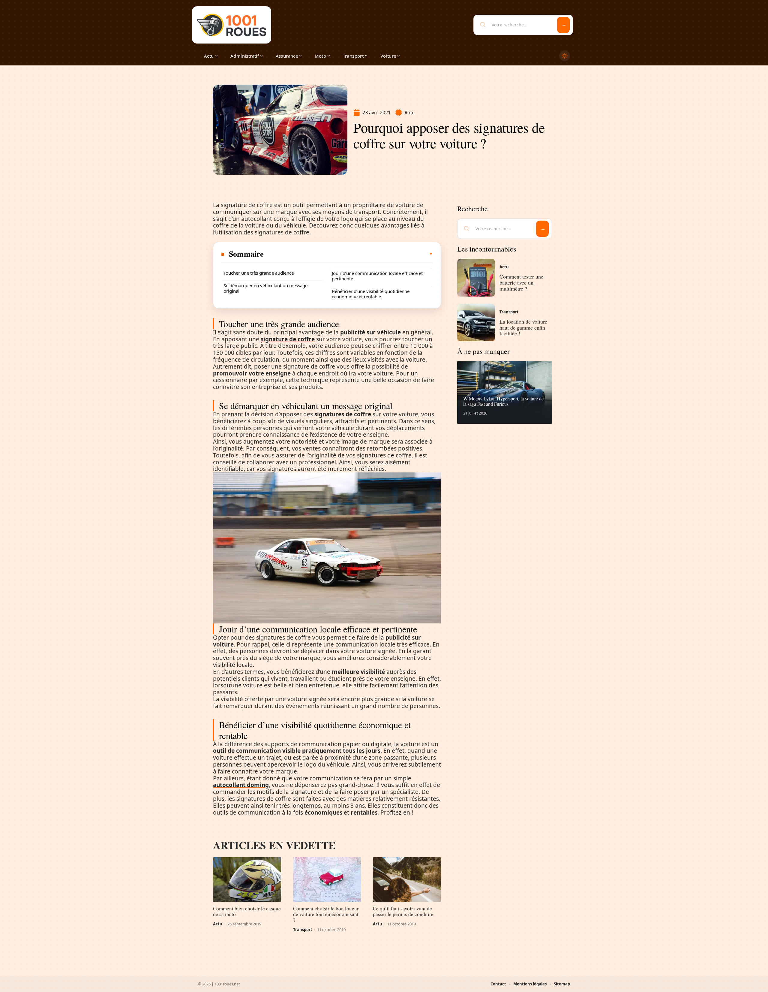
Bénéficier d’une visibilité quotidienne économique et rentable (371, 294)
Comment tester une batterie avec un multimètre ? (521, 282)
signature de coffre (288, 339)
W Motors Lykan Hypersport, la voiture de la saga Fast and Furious (503, 401)
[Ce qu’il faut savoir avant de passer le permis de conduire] (407, 879)
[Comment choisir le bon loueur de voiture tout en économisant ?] (327, 879)
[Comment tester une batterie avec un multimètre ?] (476, 278)
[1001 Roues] (232, 25)
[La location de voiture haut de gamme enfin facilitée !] (476, 323)
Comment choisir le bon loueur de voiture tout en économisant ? (326, 914)
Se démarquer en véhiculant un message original (266, 288)
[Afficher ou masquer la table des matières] (348, 254)
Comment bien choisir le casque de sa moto (247, 911)
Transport (302, 929)
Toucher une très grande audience (259, 273)
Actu (409, 113)
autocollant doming (241, 785)
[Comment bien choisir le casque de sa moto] (247, 879)
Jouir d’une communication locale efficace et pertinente (377, 276)
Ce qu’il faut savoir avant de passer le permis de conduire (403, 911)
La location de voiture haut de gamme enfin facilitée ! (523, 327)
